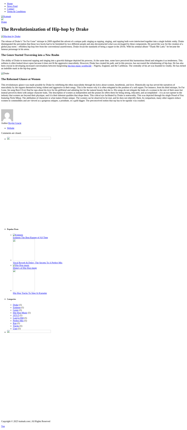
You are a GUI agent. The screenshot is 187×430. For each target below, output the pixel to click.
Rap (15, 323)
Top (3, 426)
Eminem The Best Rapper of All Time (30, 237)
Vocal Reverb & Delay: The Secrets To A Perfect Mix (37, 262)
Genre (16, 310)
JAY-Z (16, 315)
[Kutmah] (6, 16)
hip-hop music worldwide (79, 66)
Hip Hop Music (20, 312)
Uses (15, 328)
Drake (4, 22)
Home (10, 3)
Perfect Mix (18, 320)
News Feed (12, 6)
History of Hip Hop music (25, 268)
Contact (10, 9)
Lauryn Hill (18, 318)
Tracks (16, 326)
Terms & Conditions (16, 11)
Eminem (17, 307)
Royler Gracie (14, 123)
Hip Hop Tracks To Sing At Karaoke (30, 293)
